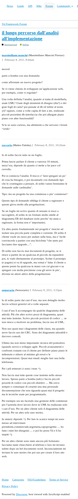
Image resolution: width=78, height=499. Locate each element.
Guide (20, 6)
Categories (18, 479)
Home (5, 479)
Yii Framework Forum (14, 24)
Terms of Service (58, 479)
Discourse (21, 494)
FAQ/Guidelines (37, 479)
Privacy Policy (10, 486)
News (10, 6)
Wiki (39, 6)
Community (64, 6)
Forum (49, 6)
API (30, 6)
